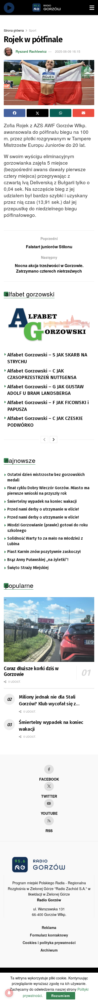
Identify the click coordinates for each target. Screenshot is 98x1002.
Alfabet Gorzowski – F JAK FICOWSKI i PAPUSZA (48, 406)
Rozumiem (60, 995)
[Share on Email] (83, 113)
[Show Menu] (91, 7)
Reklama (49, 927)
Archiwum (49, 950)
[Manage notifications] (9, 993)
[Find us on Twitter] (49, 786)
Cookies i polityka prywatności (49, 942)
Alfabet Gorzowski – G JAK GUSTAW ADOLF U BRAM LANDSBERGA (45, 390)
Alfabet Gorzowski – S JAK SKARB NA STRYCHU (47, 358)
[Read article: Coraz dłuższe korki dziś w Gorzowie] (49, 629)
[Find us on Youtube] (49, 803)
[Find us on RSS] (49, 820)
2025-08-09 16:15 (67, 51)
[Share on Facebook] (14, 113)
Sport (32, 30)
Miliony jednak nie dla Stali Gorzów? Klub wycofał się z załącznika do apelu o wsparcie (51, 700)
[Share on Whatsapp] (60, 113)
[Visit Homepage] (52, 8)
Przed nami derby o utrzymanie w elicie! (43, 509)
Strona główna (14, 30)
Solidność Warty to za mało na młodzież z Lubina (45, 541)
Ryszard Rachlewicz (31, 51)
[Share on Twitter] (37, 113)
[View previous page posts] (44, 439)
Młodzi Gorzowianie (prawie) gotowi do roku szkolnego (47, 528)
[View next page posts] (53, 439)
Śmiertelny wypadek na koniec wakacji (42, 501)
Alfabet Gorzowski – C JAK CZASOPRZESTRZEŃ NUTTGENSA (41, 374)
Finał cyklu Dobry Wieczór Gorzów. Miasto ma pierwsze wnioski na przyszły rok (48, 491)
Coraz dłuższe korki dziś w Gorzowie (31, 671)
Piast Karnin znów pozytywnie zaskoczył (44, 551)
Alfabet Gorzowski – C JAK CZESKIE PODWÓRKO (45, 421)
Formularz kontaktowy (49, 934)
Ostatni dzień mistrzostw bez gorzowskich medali (46, 477)
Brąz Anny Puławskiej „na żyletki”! (37, 559)
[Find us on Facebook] (49, 769)
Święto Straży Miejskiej (27, 568)
